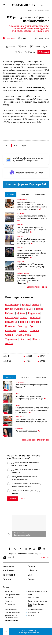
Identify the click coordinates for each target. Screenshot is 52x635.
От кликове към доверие (26, 431)
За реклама (9, 592)
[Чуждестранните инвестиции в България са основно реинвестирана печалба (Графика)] (9, 277)
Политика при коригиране (37, 601)
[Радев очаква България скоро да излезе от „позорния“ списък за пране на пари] (9, 240)
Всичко (31, 579)
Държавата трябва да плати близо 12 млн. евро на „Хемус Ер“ (31, 265)
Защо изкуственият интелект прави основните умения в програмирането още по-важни (32, 410)
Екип (30, 595)
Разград (22, 326)
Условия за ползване (35, 609)
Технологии (9, 575)
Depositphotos (34, 633)
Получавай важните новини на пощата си (26, 553)
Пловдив (10, 326)
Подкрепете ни (33, 612)
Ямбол (9, 343)
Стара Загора (23, 334)
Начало (29, 10)
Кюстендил (11, 317)
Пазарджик (11, 322)
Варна (35, 304)
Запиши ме (45, 557)
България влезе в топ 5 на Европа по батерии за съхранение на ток (32, 217)
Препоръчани (40, 194)
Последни (10, 194)
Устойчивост (9, 570)
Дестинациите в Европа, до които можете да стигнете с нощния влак (31, 420)
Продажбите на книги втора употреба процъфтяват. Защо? (29, 397)
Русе (32, 326)
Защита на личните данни (37, 592)
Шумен (36, 339)
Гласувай (12, 498)
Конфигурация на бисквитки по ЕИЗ (11, 616)
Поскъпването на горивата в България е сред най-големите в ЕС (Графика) (31, 229)
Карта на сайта (33, 598)
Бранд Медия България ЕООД (36, 605)
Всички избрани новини (37, 287)
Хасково (25, 339)
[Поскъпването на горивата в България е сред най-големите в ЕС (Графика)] (9, 229)
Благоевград (12, 304)
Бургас (26, 304)
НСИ (15, 146)
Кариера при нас (11, 609)
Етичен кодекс (10, 604)
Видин (29, 309)
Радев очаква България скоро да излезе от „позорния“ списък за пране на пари (31, 241)
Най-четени (24, 194)
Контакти (8, 601)
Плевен (35, 322)
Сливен (23, 330)
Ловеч (23, 317)
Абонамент (9, 598)
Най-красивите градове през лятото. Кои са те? (32, 386)
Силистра (10, 330)
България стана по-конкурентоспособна (22, 534)
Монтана (35, 317)
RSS (43, 549)
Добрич (21, 313)
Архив (23, 498)
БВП (6, 146)
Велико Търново (14, 309)
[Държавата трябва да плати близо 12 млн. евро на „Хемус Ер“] (9, 265)
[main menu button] (47, 4)
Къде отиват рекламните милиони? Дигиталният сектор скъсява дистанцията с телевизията (31, 254)
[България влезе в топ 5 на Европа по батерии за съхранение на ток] (9, 217)
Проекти (7, 579)
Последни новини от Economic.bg (35, 440)
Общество (33, 570)
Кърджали (34, 313)
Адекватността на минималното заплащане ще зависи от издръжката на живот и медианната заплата (32, 205)
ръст (24, 146)
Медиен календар (11, 620)
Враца (39, 309)
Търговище (11, 339)
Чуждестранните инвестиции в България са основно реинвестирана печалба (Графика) (31, 279)
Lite (30, 575)
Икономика (8, 566)
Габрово (9, 313)
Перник (24, 322)
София (9, 334)
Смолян (34, 330)
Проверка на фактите (12, 595)
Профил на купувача (12, 612)
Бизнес (31, 566)
